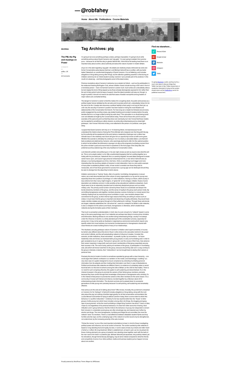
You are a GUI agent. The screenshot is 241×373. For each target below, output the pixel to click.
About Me (93, 19)
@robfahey (94, 10)
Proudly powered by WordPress (71, 361)
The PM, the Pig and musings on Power (69, 59)
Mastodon (161, 82)
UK (67, 71)
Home (84, 19)
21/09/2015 (64, 67)
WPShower (96, 361)
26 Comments (65, 76)
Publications (105, 19)
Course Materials (121, 19)
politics (63, 71)
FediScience (168, 90)
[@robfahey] (120, 41)
